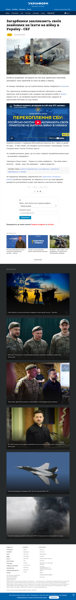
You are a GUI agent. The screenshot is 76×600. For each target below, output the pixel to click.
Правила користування (46, 558)
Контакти (42, 552)
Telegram (34, 224)
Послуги (8, 9)
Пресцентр (22, 9)
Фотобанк (15, 9)
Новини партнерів (12, 566)
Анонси (29, 9)
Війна (8, 13)
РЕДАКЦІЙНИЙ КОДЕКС (46, 575)
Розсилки (42, 577)
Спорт (43, 13)
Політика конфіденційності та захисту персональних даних (46, 568)
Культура (36, 13)
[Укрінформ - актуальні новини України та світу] (38, 3)
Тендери (42, 560)
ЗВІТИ (41, 572)
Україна (35, 187)
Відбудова (26, 552)
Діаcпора (26, 569)
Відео (8, 556)
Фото (8, 554)
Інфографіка (10, 561)
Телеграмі (64, 86)
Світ (22, 13)
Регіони (27, 13)
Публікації (9, 549)
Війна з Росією (43, 187)
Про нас (42, 549)
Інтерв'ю (9, 552)
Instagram (41, 224)
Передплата (43, 554)
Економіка (15, 13)
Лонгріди (9, 563)
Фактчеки (26, 558)
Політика (26, 554)
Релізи (8, 572)
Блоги (8, 559)
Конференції (10, 568)
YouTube (50, 224)
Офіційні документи (12, 570)
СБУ (29, 187)
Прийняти (54, 597)
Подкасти (9, 547)
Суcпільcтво (27, 565)
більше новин (38, 259)
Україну (63, 94)
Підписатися (25, 217)
